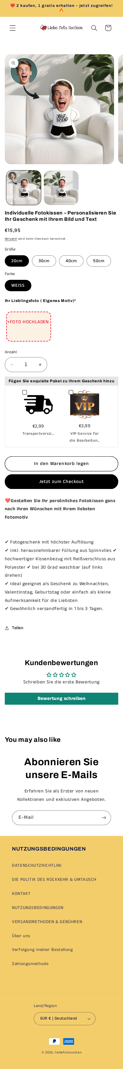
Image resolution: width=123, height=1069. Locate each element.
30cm (44, 261)
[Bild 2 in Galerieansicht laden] (61, 187)
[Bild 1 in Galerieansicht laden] (23, 187)
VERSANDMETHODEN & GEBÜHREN (47, 922)
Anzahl (11, 352)
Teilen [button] (18, 628)
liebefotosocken (68, 1052)
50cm (98, 261)
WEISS (18, 286)
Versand (11, 239)
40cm (71, 261)
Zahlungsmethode (30, 964)
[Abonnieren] (104, 817)
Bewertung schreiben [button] (62, 698)
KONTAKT (21, 894)
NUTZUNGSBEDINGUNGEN (38, 908)
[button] (12, 28)
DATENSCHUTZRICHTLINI (37, 866)
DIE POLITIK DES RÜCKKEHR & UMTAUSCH (54, 880)
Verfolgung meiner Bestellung (42, 950)
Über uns (21, 936)
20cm (16, 261)
